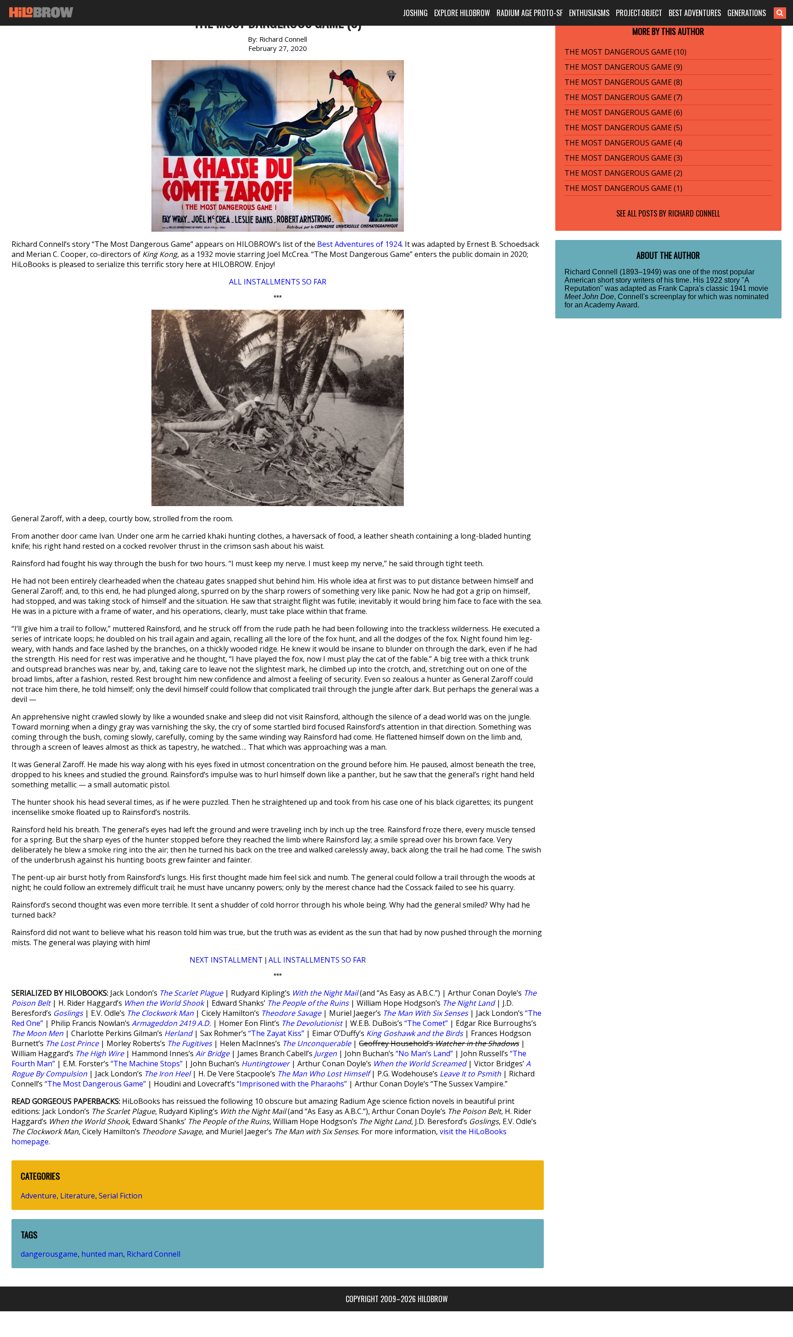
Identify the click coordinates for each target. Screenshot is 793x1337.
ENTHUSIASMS (589, 12)
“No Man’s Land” (424, 1053)
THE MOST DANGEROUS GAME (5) (623, 128)
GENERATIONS (746, 12)
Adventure (38, 1196)
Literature (77, 1196)
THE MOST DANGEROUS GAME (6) (623, 112)
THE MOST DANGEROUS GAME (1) (623, 188)
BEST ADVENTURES (695, 12)
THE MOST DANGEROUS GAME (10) (625, 52)
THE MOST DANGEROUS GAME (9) (623, 67)
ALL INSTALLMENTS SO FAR (277, 282)
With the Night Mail (325, 993)
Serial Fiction (120, 1196)
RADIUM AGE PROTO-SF (530, 12)
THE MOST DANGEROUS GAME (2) (623, 173)
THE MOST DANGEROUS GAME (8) (623, 82)
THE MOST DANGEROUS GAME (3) (623, 158)
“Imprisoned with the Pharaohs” (292, 1084)
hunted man (102, 1254)
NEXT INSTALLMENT (226, 960)
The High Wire (99, 1053)
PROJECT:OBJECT (639, 12)
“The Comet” (426, 1023)
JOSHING (415, 12)
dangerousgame (49, 1254)
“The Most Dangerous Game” (95, 1084)
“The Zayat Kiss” (276, 1033)
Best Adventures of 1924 (359, 244)
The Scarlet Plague (191, 993)
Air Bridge (212, 1053)
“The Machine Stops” (147, 1063)
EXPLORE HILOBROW (462, 12)
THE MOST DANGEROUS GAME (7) (623, 97)
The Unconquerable (316, 1043)
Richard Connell (153, 1254)
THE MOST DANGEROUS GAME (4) (623, 143)
